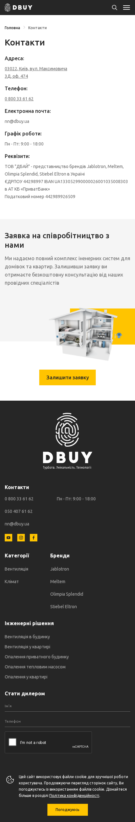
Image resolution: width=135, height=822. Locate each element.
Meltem (57, 581)
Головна (12, 28)
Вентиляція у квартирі (27, 646)
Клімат (12, 581)
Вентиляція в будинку (27, 636)
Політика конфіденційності (74, 795)
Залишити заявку (67, 377)
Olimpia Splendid (66, 594)
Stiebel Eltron (63, 606)
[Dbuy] (18, 7)
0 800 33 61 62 (19, 498)
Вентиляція (16, 569)
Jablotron (59, 569)
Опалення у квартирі (26, 676)
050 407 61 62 (19, 511)
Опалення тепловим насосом (35, 666)
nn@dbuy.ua (17, 523)
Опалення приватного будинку (37, 656)
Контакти (37, 28)
